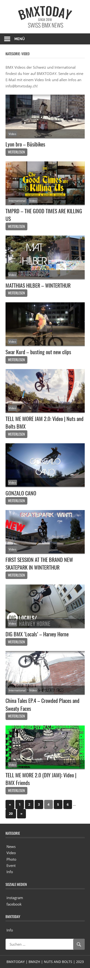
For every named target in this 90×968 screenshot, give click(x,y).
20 (11, 813)
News (11, 846)
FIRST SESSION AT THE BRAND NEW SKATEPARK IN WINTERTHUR (39, 563)
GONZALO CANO (21, 493)
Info (9, 871)
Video (12, 134)
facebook (14, 904)
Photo (11, 859)
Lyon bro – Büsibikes (25, 144)
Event (11, 865)
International (17, 201)
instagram (14, 897)
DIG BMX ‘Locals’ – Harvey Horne (37, 634)
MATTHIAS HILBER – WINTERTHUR (38, 285)
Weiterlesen (16, 151)
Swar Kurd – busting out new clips (38, 352)
